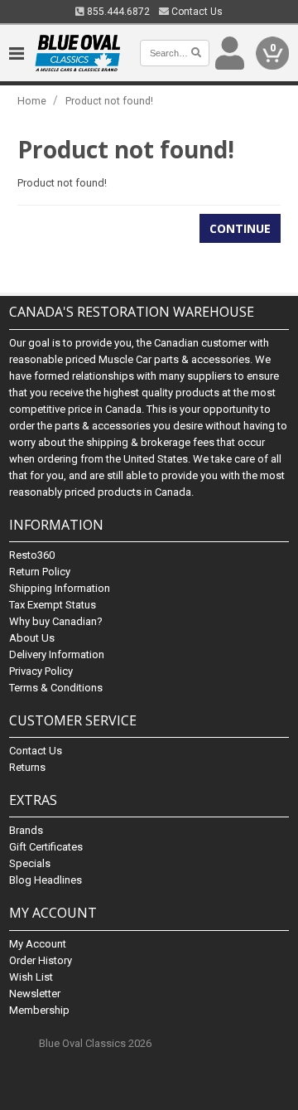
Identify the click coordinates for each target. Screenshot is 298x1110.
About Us (32, 638)
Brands (26, 830)
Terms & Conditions (56, 687)
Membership (39, 1010)
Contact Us (196, 11)
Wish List (31, 977)
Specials (29, 863)
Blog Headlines (45, 880)
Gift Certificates (46, 847)
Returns (27, 767)
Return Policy (39, 571)
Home (31, 101)
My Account (37, 944)
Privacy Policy (41, 671)
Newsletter (34, 993)
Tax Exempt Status (52, 605)
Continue (240, 228)
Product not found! (109, 101)
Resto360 (32, 555)
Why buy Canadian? (56, 621)
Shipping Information (59, 588)
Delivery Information (56, 654)
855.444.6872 (117, 11)
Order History (40, 960)
